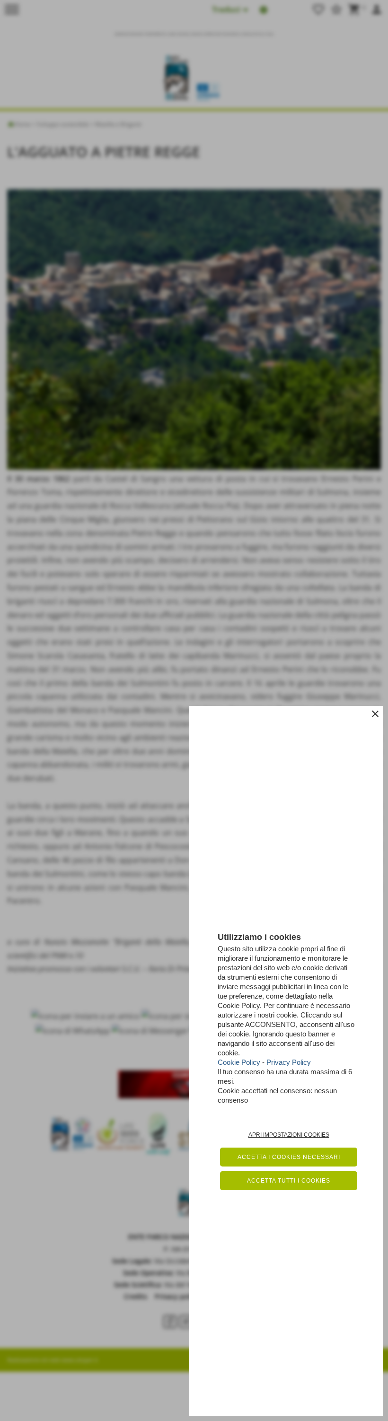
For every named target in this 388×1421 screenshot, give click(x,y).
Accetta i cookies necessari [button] (289, 1157)
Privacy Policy (288, 1062)
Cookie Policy (239, 1062)
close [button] (375, 713)
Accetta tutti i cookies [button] (288, 1180)
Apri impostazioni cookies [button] (288, 1135)
